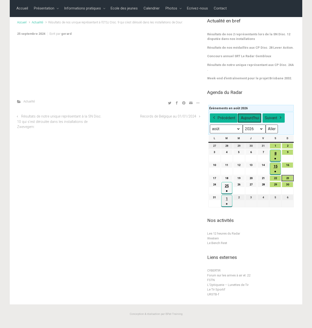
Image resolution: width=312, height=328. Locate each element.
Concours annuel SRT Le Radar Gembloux (239, 56)
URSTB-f (213, 294)
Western (213, 238)
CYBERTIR (214, 270)
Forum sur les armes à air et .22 (229, 275)
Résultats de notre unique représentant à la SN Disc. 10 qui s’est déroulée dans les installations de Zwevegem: (59, 121)
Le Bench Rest (217, 243)
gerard (66, 34)
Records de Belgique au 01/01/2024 (168, 116)
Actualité (37, 22)
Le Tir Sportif (216, 289)
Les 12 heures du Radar (223, 233)
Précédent (226, 118)
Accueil (22, 22)
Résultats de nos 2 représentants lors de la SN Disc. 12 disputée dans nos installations (248, 36)
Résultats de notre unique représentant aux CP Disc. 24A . (250, 67)
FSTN (211, 280)
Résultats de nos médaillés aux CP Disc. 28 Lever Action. (250, 47)
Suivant (271, 118)
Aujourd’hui (250, 118)
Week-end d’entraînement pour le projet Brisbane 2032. (249, 78)
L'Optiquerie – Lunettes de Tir (228, 285)
